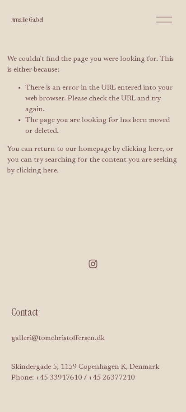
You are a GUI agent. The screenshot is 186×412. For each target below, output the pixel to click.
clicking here (142, 149)
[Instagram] (93, 263)
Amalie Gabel (27, 19)
